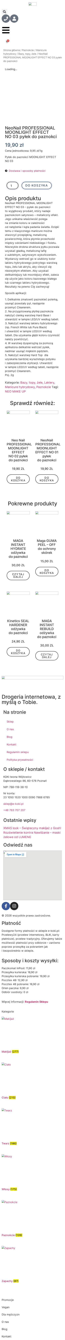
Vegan (6, 1307)
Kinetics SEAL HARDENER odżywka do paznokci (18, 627)
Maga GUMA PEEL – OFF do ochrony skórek (47, 547)
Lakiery (49, 382)
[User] (14, 18)
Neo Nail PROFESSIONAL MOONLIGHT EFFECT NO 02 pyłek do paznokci (19, 450)
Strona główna (11, 50)
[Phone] (6, 18)
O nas (10, 729)
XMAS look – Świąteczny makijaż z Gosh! (32, 828)
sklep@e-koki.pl (13, 803)
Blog (9, 736)
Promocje (8, 1300)
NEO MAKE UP (15, 391)
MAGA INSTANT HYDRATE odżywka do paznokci (18, 549)
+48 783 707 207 (14, 810)
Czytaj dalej (18, 576)
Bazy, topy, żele (27, 53)
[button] (4, 11)
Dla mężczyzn (11, 1314)
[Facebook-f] (6, 906)
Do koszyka (36, 185)
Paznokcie (28, 50)
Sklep (10, 721)
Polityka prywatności (20, 759)
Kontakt (11, 744)
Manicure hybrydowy (20, 387)
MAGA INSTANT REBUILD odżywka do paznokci (46, 629)
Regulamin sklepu (18, 752)
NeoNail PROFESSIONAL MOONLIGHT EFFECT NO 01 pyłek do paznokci (47, 450)
